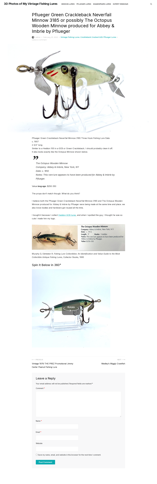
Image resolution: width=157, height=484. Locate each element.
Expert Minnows (120, 4)
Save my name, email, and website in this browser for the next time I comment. (69, 455)
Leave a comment (39, 40)
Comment (40, 388)
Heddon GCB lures (67, 215)
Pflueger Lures (84, 4)
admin (37, 37)
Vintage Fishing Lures (70, 37)
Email (38, 432)
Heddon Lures (68, 4)
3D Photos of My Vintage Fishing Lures (30, 4)
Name (39, 421)
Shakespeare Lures (102, 4)
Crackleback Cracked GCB (91, 37)
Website (39, 443)
